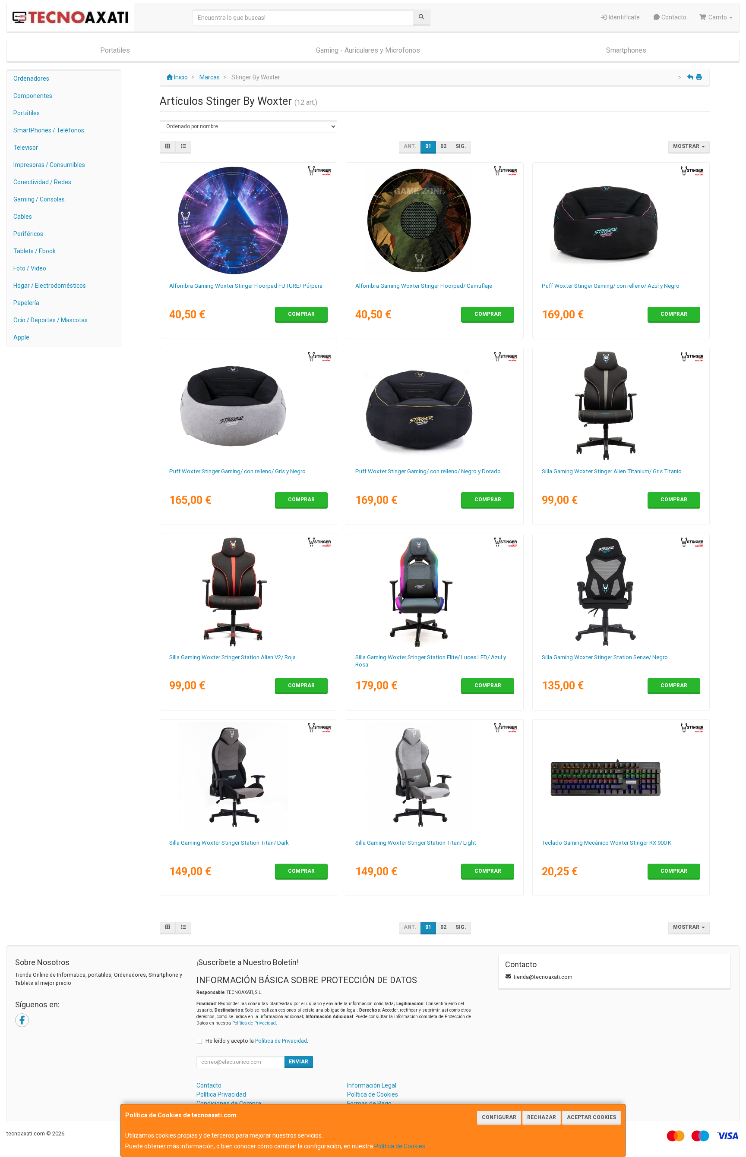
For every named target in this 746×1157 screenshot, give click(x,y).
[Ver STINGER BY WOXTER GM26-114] (621, 220)
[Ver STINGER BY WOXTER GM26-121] (435, 592)
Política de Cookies (399, 1146)
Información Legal (371, 1085)
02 (443, 146)
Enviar (298, 1062)
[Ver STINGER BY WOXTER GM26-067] (435, 220)
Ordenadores (31, 78)
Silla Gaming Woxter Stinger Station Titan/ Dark (229, 842)
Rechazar (541, 1117)
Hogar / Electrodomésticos (49, 285)
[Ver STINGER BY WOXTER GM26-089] (249, 220)
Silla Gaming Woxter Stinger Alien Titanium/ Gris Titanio (612, 471)
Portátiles (26, 113)
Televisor (25, 147)
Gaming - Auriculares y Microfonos (368, 50)
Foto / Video (29, 268)
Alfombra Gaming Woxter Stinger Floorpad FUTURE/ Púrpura (245, 286)
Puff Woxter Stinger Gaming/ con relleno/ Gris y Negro (237, 471)
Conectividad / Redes (42, 182)
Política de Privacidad (254, 1023)
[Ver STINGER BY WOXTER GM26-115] (435, 406)
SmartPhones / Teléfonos (48, 130)
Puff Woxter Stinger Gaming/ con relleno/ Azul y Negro (611, 286)
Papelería (26, 302)
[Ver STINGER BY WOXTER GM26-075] (621, 777)
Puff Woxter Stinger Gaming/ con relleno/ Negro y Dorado (428, 471)
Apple (21, 337)
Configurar (499, 1117)
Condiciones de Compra (228, 1103)
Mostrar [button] (687, 146)
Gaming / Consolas (39, 199)
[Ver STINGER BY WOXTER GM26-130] (249, 592)
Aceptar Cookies (591, 1117)
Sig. (460, 146)
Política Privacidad (221, 1094)
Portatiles (115, 50)
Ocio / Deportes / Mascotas (50, 320)
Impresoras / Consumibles (49, 164)
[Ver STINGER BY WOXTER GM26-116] (249, 406)
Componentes (32, 95)
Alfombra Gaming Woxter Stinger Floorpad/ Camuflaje (423, 286)
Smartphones (626, 50)
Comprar (301, 314)
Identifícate (623, 17)
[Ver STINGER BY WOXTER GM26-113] (435, 777)
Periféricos (28, 233)
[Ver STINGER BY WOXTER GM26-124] (621, 592)
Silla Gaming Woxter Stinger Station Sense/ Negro (605, 657)
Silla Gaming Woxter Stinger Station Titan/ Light (415, 842)
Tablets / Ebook (34, 251)
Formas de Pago (369, 1103)
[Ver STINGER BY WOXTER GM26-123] (621, 406)
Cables (22, 216)
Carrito (717, 17)
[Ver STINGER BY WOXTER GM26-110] (249, 777)
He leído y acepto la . (256, 1041)
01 (428, 146)
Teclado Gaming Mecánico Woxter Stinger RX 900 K (606, 842)
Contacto (673, 17)
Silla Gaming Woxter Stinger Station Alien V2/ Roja (232, 657)
